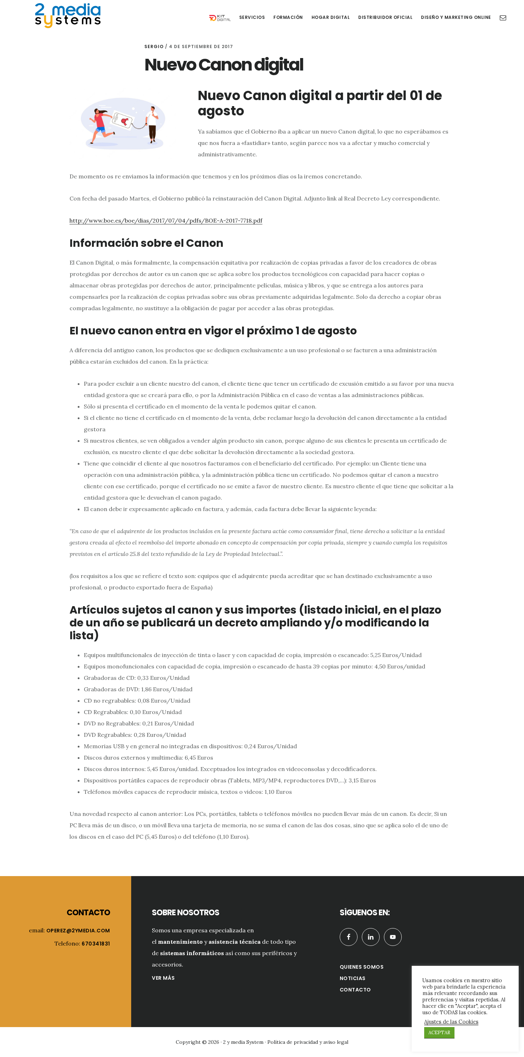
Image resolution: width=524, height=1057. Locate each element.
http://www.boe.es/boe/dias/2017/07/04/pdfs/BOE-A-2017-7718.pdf (166, 220)
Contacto (355, 989)
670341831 (96, 943)
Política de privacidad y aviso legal (307, 1042)
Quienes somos (362, 966)
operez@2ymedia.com (78, 930)
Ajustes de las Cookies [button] (451, 1022)
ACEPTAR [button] (439, 1033)
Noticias (353, 978)
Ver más (163, 978)
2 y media (67, 15)
